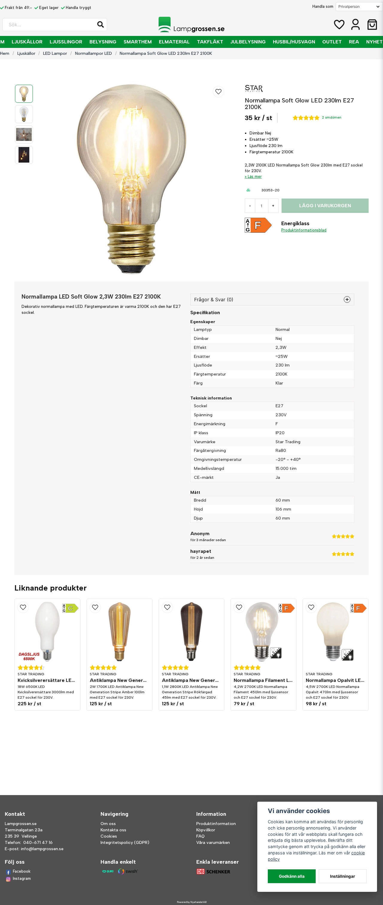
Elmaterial (174, 42)
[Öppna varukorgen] (372, 25)
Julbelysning (248, 42)
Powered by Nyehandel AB (191, 902)
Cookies (109, 836)
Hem (4, 53)
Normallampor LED (93, 53)
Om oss (108, 823)
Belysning (102, 42)
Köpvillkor (205, 830)
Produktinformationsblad (303, 230)
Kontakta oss (113, 830)
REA (354, 42)
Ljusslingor (66, 42)
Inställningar (342, 876)
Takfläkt (210, 42)
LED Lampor (55, 53)
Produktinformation (216, 823)
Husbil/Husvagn (294, 42)
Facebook (22, 871)
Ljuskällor (27, 42)
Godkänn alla (292, 876)
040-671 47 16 (38, 842)
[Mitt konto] (355, 25)
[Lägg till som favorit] (338, 25)
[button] (100, 24)
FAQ (200, 836)
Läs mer (255, 176)
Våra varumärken (213, 842)
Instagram (22, 878)
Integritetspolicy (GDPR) (125, 842)
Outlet (332, 42)
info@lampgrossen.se (42, 848)
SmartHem (138, 42)
